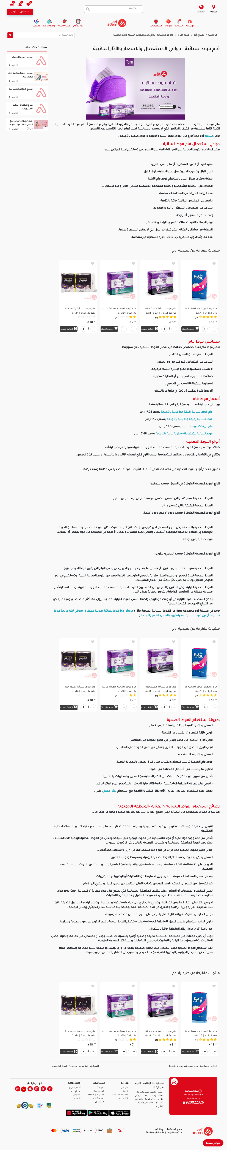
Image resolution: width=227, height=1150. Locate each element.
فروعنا (213, 12)
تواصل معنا (213, 1142)
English (201, 12)
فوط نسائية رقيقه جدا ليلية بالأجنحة (190, 419)
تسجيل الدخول (20, 12)
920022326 (194, 1103)
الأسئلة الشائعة (120, 1095)
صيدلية (209, 136)
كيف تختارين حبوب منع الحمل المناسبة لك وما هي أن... (21, 125)
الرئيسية (212, 35)
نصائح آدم (199, 35)
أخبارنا (125, 1091)
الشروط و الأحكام (96, 1095)
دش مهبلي (109, 791)
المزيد (14, 65)
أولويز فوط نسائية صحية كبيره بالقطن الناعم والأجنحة (175, 615)
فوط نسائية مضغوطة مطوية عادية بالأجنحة (184, 433)
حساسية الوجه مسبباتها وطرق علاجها (189, 1066)
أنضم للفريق (75, 1088)
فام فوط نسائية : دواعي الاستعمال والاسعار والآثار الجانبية (143, 35)
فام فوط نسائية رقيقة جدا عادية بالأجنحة (187, 412)
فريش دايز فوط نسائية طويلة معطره (109, 611)
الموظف (77, 1098)
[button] (22, 5)
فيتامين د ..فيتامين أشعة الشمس (70, 1066)
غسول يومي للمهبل (22, 57)
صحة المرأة (184, 35)
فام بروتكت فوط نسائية (197, 426)
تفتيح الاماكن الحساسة (21, 89)
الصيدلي (77, 1095)
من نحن (124, 1088)
